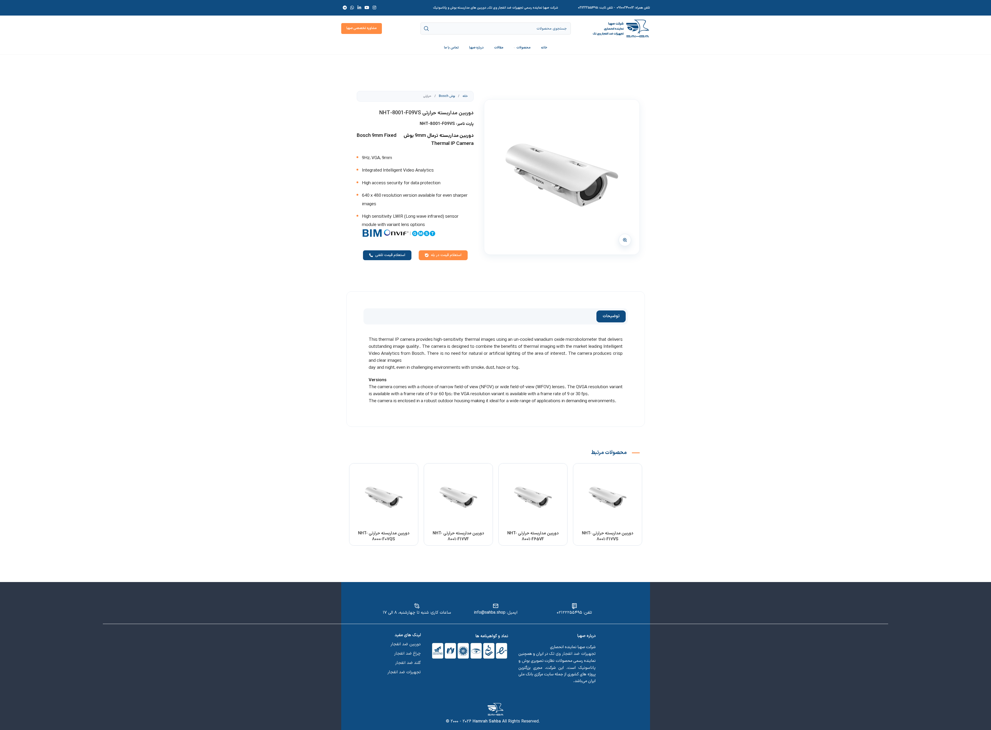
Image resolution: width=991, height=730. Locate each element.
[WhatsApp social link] (352, 8)
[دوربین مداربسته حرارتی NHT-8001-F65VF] (533, 497)
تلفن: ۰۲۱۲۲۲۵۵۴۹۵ (574, 612)
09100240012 (625, 7)
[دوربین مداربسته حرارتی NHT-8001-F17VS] (607, 497)
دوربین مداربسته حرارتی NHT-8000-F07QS (383, 536)
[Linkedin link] (359, 8)
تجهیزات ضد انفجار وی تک (572, 654)
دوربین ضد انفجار (405, 644)
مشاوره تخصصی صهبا (361, 28)
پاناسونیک (587, 668)
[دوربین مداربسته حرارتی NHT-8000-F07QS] (383, 497)
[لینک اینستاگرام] (374, 8)
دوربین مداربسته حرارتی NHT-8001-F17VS (607, 536)
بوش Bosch (446, 96)
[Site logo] (621, 28)
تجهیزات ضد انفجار (404, 672)
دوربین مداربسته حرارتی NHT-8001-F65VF (533, 536)
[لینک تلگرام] (345, 8)
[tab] (611, 316)
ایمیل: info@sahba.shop (495, 612)
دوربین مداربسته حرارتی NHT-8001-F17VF (458, 536)
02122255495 (588, 7)
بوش (526, 661)
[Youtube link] (367, 8)
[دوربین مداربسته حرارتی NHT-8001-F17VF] (458, 497)
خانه (465, 96)
